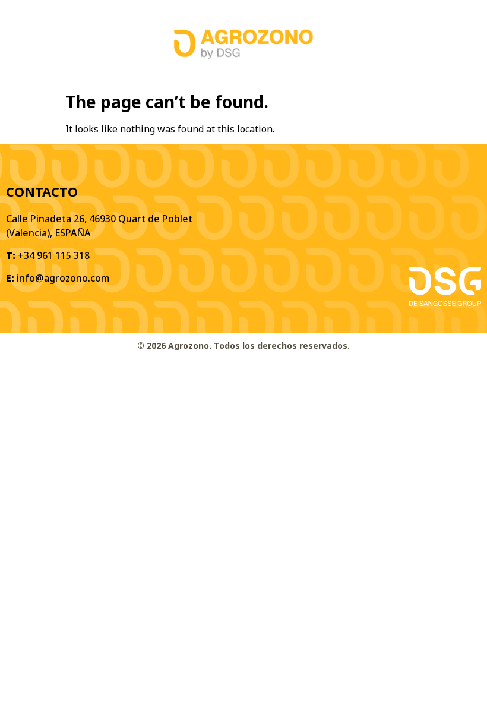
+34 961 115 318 (54, 255)
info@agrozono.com (63, 278)
